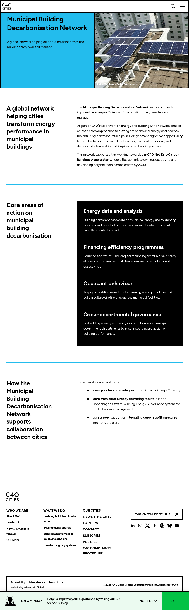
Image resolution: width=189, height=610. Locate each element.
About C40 (13, 516)
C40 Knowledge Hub (152, 514)
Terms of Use (56, 582)
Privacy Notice (37, 582)
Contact (91, 529)
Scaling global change (57, 527)
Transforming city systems (59, 545)
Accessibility (18, 582)
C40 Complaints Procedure (97, 550)
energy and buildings (136, 126)
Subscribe (92, 536)
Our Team (12, 540)
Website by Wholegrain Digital (27, 587)
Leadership (13, 522)
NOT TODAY (149, 601)
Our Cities (92, 510)
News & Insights (97, 517)
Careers (90, 523)
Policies (90, 542)
